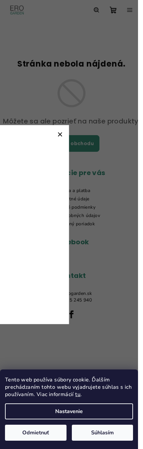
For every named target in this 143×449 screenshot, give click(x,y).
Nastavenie (69, 411)
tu (77, 394)
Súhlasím (102, 432)
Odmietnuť (35, 432)
